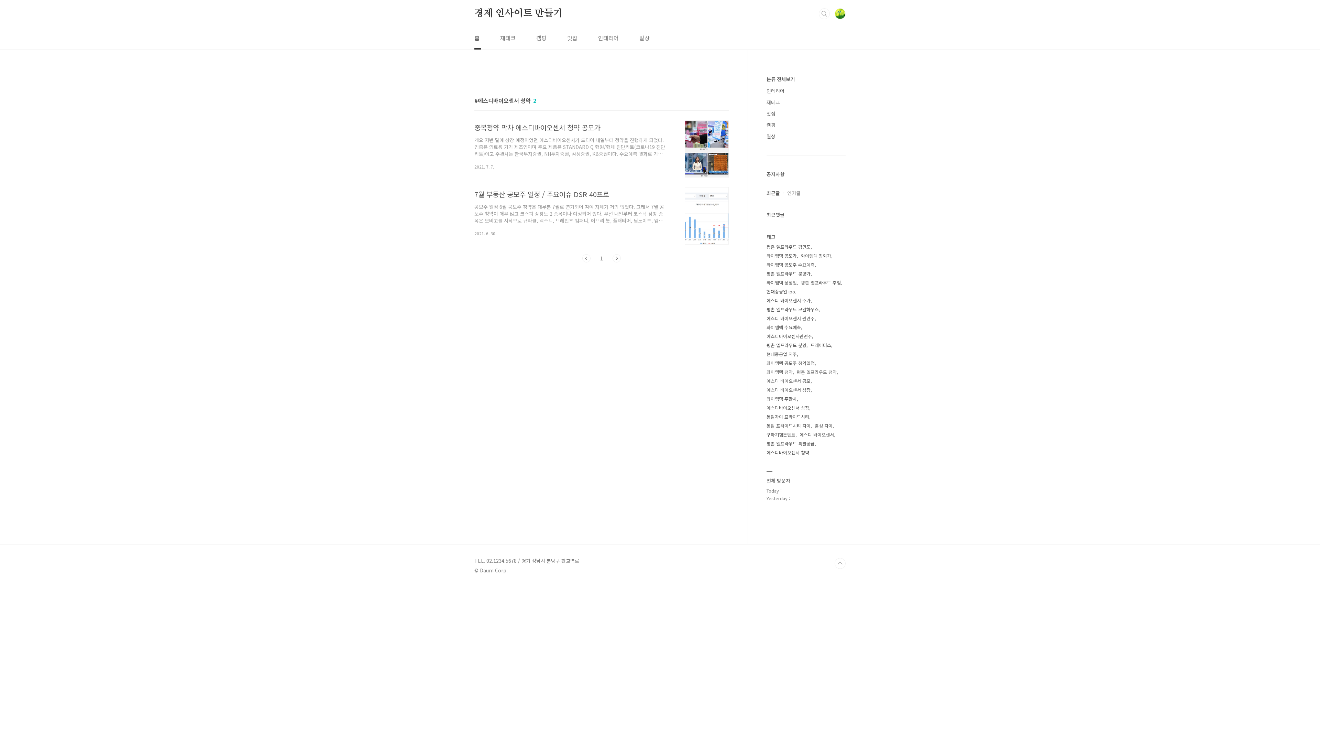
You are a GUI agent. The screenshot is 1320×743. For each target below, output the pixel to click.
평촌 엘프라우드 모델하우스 (793, 309)
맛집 (572, 38)
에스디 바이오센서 (817, 434)
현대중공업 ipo (781, 291)
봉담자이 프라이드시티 (788, 416)
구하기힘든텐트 (781, 434)
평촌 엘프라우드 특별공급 (791, 443)
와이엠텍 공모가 (782, 255)
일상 (644, 38)
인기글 (794, 193)
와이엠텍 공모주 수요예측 (791, 264)
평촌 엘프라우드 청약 (817, 372)
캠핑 (541, 38)
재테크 (508, 38)
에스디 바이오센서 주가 (789, 300)
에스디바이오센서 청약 (788, 452)
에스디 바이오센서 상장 (789, 390)
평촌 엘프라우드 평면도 (789, 247)
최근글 (773, 193)
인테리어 (608, 38)
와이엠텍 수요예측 (784, 327)
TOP (840, 563)
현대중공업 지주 (782, 354)
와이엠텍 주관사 (782, 399)
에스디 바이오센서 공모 (789, 381)
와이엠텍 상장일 (782, 282)
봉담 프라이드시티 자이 (789, 425)
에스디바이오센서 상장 (788, 408)
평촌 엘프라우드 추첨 (821, 282)
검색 (824, 14)
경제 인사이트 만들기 (518, 13)
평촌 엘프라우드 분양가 (789, 273)
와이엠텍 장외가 (816, 255)
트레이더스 (821, 345)
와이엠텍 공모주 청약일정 (791, 363)
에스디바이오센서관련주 (789, 336)
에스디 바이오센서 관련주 (791, 318)
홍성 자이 (824, 425)
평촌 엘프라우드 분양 (786, 345)
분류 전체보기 (781, 79)
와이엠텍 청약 (780, 372)
